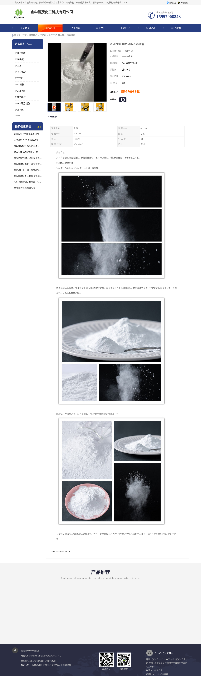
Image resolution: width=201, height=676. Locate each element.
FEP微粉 (19, 59)
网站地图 (67, 665)
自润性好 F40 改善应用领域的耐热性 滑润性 (28, 134)
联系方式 (25, 35)
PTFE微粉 (20, 53)
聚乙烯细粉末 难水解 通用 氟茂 (28, 146)
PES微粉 (19, 110)
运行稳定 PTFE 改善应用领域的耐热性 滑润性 (28, 140)
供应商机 (50, 28)
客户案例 (176, 28)
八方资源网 (37, 665)
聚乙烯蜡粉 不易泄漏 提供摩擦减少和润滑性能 (28, 176)
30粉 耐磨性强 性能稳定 (24, 188)
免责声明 (47, 665)
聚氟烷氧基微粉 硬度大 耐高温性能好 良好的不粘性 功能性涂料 (28, 158)
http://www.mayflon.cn (60, 551)
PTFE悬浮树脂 (22, 103)
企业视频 (75, 28)
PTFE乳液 (20, 97)
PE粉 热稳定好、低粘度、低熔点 (28, 182)
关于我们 (100, 28)
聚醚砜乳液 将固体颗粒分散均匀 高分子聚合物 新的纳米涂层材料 (28, 170)
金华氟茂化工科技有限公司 (32, 661)
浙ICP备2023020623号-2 (50, 656)
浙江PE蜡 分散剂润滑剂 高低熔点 (28, 152)
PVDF (18, 65)
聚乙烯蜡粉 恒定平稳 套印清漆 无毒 (28, 164)
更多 (39, 127)
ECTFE (19, 78)
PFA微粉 (19, 84)
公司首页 (25, 28)
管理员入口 (57, 665)
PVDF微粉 (20, 91)
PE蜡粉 (43, 35)
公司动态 (151, 28)
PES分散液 (20, 72)
